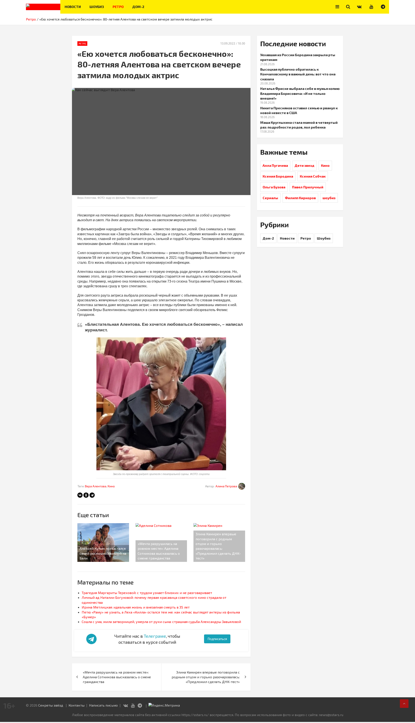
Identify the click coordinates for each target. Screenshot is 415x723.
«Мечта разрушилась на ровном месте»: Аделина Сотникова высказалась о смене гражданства (117, 677)
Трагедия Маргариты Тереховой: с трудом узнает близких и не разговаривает (147, 593)
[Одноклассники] (86, 495)
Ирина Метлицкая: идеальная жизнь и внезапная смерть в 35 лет (136, 607)
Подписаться (217, 639)
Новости (73, 7)
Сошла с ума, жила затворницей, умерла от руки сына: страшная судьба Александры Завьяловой (161, 622)
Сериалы (270, 198)
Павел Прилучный (307, 187)
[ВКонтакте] (80, 495)
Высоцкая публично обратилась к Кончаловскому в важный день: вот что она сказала (297, 74)
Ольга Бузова (274, 187)
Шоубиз (96, 7)
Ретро (118, 7)
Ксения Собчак (313, 176)
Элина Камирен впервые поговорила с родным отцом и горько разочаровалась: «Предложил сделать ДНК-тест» (206, 677)
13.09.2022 (227, 43)
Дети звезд (304, 165)
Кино (111, 486)
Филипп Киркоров (300, 198)
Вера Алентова (95, 486)
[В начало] (404, 703)
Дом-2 (138, 7)
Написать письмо (103, 705)
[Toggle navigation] (337, 6)
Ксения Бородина (278, 176)
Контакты (77, 705)
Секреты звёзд (50, 705)
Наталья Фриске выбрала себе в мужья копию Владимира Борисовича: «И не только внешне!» (300, 93)
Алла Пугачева (275, 165)
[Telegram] (92, 495)
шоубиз (328, 198)
